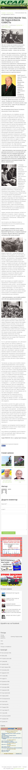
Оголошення (5, 698)
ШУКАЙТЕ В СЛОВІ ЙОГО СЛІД (20, 481)
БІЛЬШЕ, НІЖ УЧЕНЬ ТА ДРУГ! (13, 615)
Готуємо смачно (6, 658)
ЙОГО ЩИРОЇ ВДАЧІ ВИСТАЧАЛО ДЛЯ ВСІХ (7, 481)
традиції (4, 718)
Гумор (3, 661)
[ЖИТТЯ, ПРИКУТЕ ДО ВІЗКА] (7, 460)
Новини (4, 695)
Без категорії (5, 652)
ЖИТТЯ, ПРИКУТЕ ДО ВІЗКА (7, 467)
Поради (4, 707)
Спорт (3, 713)
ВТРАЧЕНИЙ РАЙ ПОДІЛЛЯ (12, 593)
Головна (3, 13)
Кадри (3, 678)
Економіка (4, 670)
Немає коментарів (6, 27)
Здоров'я (4, 673)
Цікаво (3, 721)
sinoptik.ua (8, 646)
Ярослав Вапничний (19, 768)
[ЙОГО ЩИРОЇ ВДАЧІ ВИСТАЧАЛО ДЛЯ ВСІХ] (7, 473)
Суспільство (10, 13)
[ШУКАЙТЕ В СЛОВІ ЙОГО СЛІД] (19, 473)
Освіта (3, 701)
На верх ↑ (25, 766)
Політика (4, 704)
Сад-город (4, 710)
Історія (3, 675)
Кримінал (4, 681)
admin (6, 25)
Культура (4, 687)
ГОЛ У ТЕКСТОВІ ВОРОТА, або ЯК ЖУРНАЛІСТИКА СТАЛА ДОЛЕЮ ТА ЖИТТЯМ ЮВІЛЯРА (13, 611)
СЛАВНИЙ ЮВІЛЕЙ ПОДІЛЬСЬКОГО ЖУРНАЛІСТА (13, 604)
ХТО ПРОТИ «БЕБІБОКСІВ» (19, 467)
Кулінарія (4, 684)
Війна (3, 655)
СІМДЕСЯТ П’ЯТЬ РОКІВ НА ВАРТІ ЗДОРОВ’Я (12, 599)
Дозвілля (4, 664)
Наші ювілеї (5, 693)
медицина (4, 690)
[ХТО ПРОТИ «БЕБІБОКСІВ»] (19, 460)
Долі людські (5, 667)
